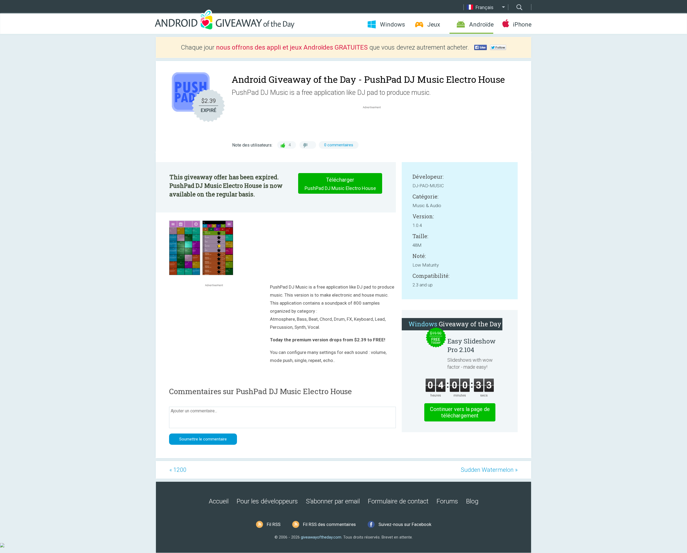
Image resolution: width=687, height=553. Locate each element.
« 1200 (177, 469)
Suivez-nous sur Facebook (404, 524)
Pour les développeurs (267, 501)
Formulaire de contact (398, 501)
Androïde (481, 24)
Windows (392, 24)
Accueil (219, 501)
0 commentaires (338, 145)
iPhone (522, 24)
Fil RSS (273, 524)
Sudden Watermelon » (489, 469)
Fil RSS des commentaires (329, 524)
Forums (447, 501)
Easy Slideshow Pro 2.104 (471, 345)
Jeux (433, 24)
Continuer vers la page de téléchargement (460, 412)
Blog (472, 501)
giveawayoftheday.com (321, 537)
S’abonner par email (333, 501)
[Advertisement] (375, 122)
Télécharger (340, 184)
